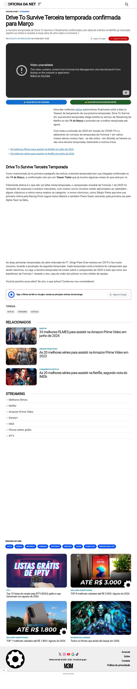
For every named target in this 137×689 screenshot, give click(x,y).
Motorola (30, 546)
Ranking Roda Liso (106, 546)
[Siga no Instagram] (64, 654)
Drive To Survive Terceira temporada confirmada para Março (63, 20)
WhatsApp (55, 546)
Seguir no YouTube (120, 39)
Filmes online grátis (20, 429)
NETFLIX (10, 312)
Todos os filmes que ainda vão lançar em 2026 (95, 640)
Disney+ (13, 417)
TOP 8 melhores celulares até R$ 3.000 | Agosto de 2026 (100, 593)
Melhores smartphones (81, 590)
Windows (68, 546)
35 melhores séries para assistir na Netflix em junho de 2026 (42, 153)
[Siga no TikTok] (77, 654)
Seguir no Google (99, 39)
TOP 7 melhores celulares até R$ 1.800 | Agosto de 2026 (35, 640)
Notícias (34, 312)
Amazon (42, 328)
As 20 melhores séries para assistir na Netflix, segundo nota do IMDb (83, 374)
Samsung (43, 546)
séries (78, 109)
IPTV (11, 435)
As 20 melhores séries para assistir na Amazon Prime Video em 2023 (83, 354)
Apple (9, 546)
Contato (126, 660)
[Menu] (79, 4)
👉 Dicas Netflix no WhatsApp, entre (100, 102)
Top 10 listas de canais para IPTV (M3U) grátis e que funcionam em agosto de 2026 (33, 595)
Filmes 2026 (90, 546)
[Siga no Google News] (73, 654)
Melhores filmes (18, 399)
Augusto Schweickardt (20, 39)
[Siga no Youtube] (68, 654)
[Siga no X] (60, 654)
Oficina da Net (12, 12)
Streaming (24, 12)
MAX (11, 423)
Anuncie (126, 652)
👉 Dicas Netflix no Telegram (36, 102)
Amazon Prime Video (21, 411)
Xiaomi (78, 546)
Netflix (12, 405)
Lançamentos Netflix (49, 369)
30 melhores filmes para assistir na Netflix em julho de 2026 (42, 149)
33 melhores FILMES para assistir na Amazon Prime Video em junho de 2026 (82, 334)
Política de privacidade (118, 665)
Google (19, 546)
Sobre (127, 656)
